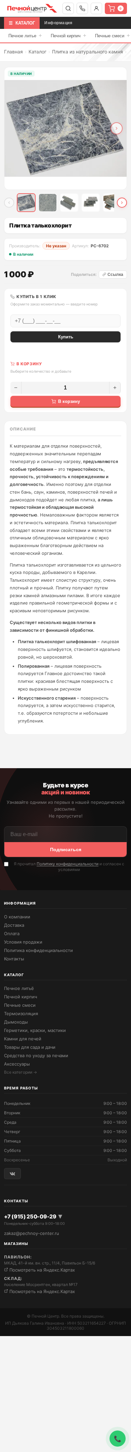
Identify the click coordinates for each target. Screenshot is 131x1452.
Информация (58, 22)
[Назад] (9, 203)
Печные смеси (20, 1005)
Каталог (37, 51)
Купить (65, 336)
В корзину (69, 401)
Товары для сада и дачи (29, 1047)
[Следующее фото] (117, 128)
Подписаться (65, 849)
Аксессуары (17, 1064)
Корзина (121, 8)
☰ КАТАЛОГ (22, 23)
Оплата (11, 933)
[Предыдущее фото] (14, 128)
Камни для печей (22, 1038)
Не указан (56, 245)
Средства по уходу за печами (36, 1055)
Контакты (14, 958)
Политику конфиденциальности (67, 863)
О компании (17, 916)
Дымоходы (16, 1022)
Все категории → (20, 1072)
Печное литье (25, 35)
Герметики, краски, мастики (35, 1030)
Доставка (14, 925)
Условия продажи (23, 942)
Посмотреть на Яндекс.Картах (41, 1270)
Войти (96, 8)
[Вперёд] (122, 203)
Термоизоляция (21, 1013)
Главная (13, 51)
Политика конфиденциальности (38, 950)
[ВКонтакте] (12, 1173)
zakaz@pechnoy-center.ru (31, 1233)
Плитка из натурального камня (87, 51)
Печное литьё (19, 988)
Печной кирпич (68, 35)
